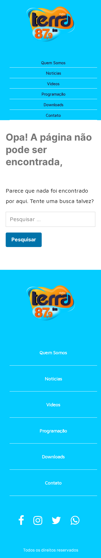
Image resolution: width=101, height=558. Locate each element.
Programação (53, 94)
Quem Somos (53, 62)
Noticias (53, 73)
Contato (53, 115)
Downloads (53, 104)
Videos (53, 83)
